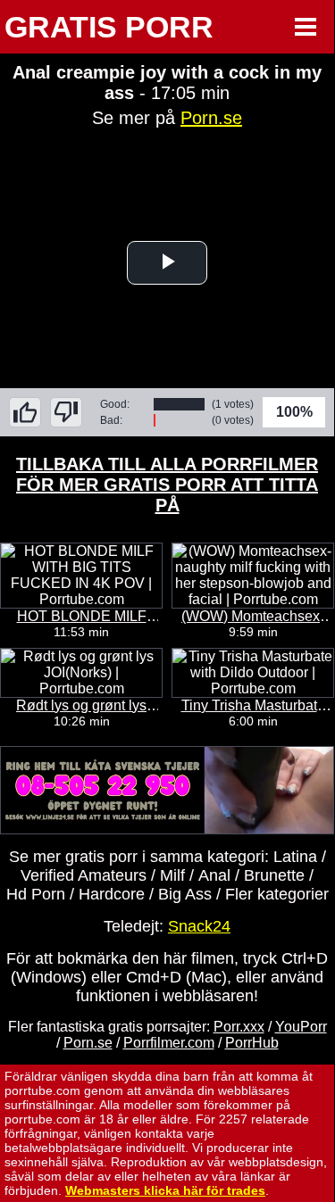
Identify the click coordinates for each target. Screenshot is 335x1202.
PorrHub (252, 1042)
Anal (214, 875)
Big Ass (185, 894)
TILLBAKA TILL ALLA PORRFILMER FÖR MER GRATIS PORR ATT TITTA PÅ (167, 484)
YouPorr (301, 1026)
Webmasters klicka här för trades (165, 1190)
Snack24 (199, 926)
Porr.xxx (239, 1026)
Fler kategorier (277, 894)
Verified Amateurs (84, 875)
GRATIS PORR (109, 27)
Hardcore (112, 894)
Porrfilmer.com (168, 1042)
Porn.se (211, 118)
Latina (295, 857)
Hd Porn (35, 894)
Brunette (274, 875)
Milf (172, 875)
